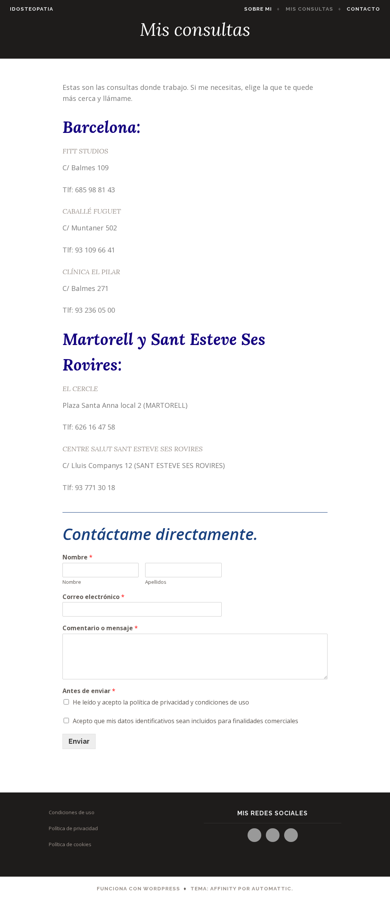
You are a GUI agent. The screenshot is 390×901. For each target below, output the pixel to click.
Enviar (79, 741)
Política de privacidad (73, 828)
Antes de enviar (88, 691)
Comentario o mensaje (100, 628)
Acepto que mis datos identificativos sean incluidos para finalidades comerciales (185, 721)
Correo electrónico (93, 597)
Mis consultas (309, 9)
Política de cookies (70, 844)
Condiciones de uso (71, 812)
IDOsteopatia (31, 9)
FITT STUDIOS (85, 151)
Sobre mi (258, 9)
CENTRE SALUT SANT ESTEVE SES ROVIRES (132, 448)
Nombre (77, 557)
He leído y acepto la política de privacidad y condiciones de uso (161, 702)
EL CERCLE (80, 388)
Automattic (271, 888)
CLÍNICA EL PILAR (91, 271)
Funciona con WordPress (138, 888)
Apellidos (155, 582)
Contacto (363, 9)
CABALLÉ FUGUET (91, 211)
